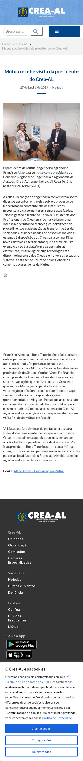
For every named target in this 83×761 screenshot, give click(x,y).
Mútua (13, 626)
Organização (18, 545)
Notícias (21, 43)
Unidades (15, 539)
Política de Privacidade (57, 718)
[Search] (37, 31)
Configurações (41, 740)
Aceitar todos (41, 728)
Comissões (17, 551)
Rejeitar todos (41, 751)
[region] (41, 711)
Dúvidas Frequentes (17, 618)
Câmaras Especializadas (19, 560)
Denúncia (15, 592)
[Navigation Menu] (64, 31)
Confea (14, 609)
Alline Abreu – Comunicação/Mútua (39, 471)
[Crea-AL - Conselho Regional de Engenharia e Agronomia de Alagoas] (41, 12)
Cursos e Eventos (22, 586)
